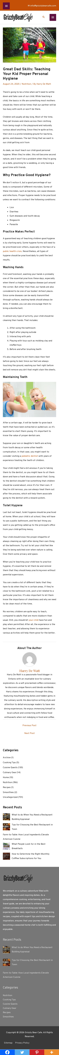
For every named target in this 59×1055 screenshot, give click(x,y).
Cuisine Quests (10, 767)
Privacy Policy (22, 1043)
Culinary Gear (9, 772)
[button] (43, 17)
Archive (7, 757)
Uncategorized (10, 797)
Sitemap (8, 1043)
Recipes (7, 787)
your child (33, 620)
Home (6, 777)
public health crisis (12, 251)
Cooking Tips (9, 762)
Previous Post (29, 725)
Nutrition (26, 84)
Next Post (29, 733)
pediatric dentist (29, 456)
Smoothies (8, 792)
